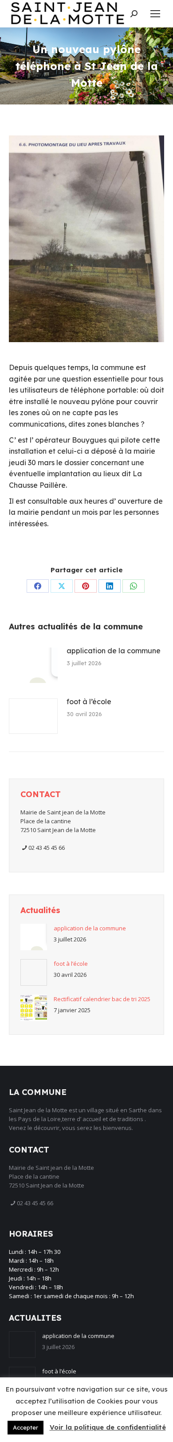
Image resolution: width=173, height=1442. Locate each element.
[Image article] (33, 665)
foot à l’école (89, 701)
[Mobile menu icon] (155, 14)
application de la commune (114, 650)
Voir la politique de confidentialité (108, 1427)
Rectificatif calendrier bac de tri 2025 (102, 999)
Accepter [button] (25, 1427)
